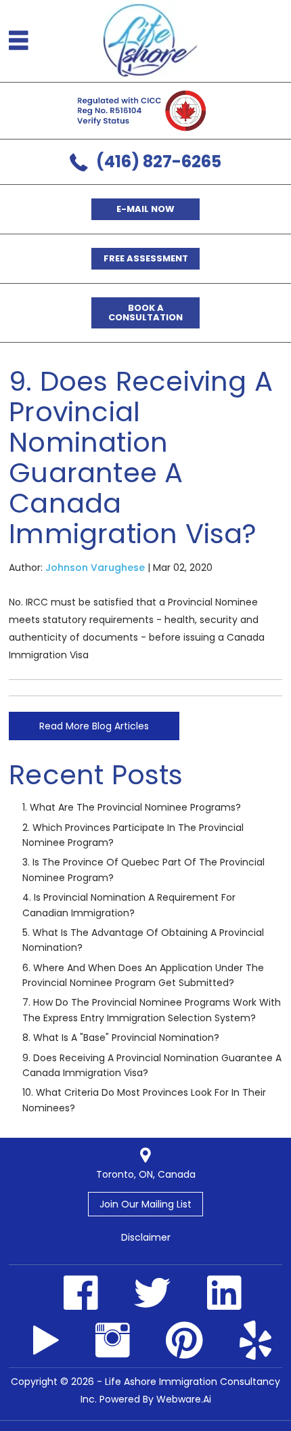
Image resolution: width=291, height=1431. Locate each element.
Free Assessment (146, 258)
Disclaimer (146, 1237)
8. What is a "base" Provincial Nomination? (120, 1037)
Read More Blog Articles (94, 726)
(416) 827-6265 (158, 161)
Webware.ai (183, 1399)
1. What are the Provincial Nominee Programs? (131, 807)
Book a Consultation (145, 312)
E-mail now (145, 208)
